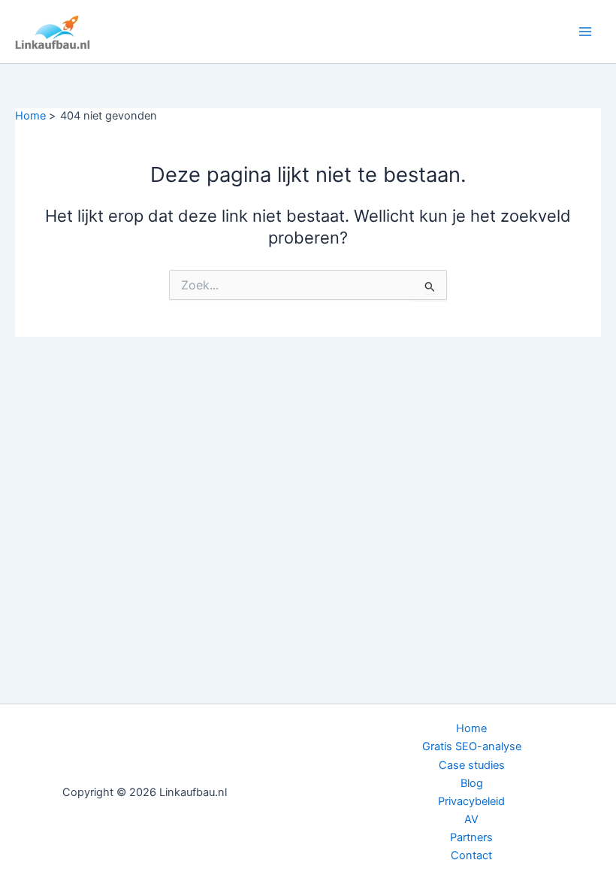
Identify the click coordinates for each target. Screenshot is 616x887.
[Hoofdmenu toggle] (585, 31)
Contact (471, 855)
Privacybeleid (471, 801)
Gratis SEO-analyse (471, 746)
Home (471, 728)
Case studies (472, 765)
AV (471, 819)
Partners (471, 837)
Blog (471, 783)
